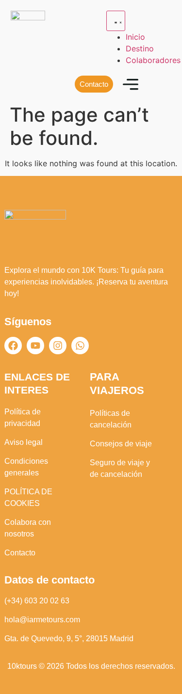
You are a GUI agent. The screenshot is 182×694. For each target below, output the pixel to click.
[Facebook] (13, 345)
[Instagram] (57, 345)
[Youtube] (35, 345)
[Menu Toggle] (115, 21)
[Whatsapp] (80, 345)
